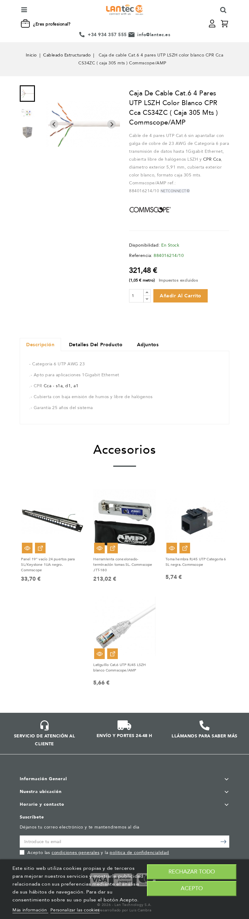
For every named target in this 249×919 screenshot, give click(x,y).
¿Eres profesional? (51, 24)
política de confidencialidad (139, 853)
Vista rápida (27, 548)
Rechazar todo (192, 872)
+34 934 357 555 (107, 35)
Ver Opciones (40, 548)
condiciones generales (76, 853)
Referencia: (140, 255)
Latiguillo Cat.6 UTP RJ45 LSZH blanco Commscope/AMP (119, 667)
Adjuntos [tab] (148, 344)
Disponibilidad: (144, 245)
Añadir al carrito (180, 295)
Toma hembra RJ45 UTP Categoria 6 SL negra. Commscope (195, 562)
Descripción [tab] (40, 344)
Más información (30, 910)
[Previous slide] (54, 124)
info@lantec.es (153, 35)
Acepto (192, 888)
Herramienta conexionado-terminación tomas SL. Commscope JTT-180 (122, 564)
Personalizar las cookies (75, 910)
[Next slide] (111, 124)
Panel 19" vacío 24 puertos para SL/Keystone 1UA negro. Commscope (48, 564)
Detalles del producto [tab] (96, 344)
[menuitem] (27, 93)
